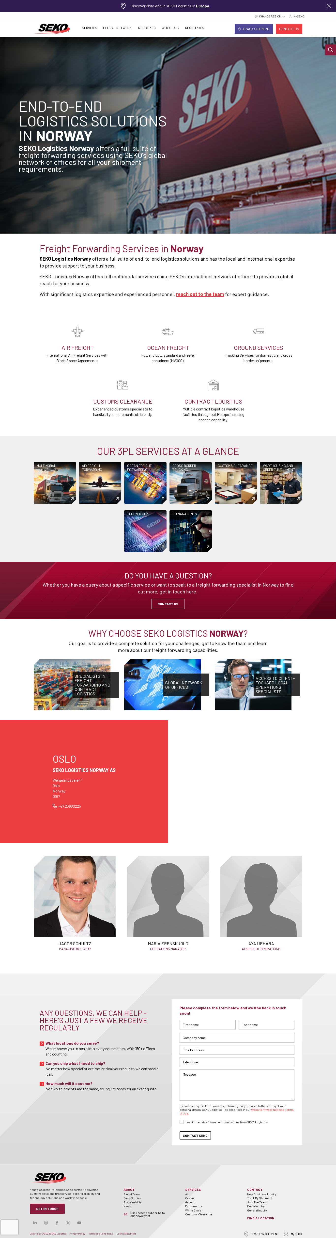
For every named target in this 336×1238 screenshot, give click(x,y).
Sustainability (132, 1202)
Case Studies (132, 1198)
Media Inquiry (256, 1206)
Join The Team (257, 1202)
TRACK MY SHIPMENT (265, 1234)
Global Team (131, 1194)
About (129, 1189)
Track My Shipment (259, 1198)
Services (89, 28)
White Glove (193, 1210)
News (127, 1206)
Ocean (189, 1198)
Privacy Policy (77, 1233)
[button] (330, 49)
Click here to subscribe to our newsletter (147, 1214)
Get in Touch (47, 1209)
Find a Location (260, 1218)
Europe (202, 5)
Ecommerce (193, 1206)
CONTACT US (168, 604)
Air (187, 1194)
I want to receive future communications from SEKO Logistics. (227, 1122)
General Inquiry (257, 1210)
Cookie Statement (126, 1233)
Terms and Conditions (101, 1233)
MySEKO (296, 1234)
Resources (194, 28)
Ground (190, 1202)
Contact (254, 1189)
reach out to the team (200, 294)
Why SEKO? (170, 28)
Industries (146, 28)
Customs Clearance (198, 1214)
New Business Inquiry (261, 1194)
